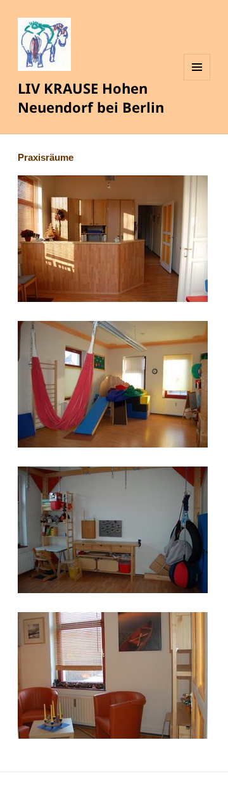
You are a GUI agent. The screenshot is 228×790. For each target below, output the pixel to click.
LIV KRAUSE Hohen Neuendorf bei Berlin (91, 97)
